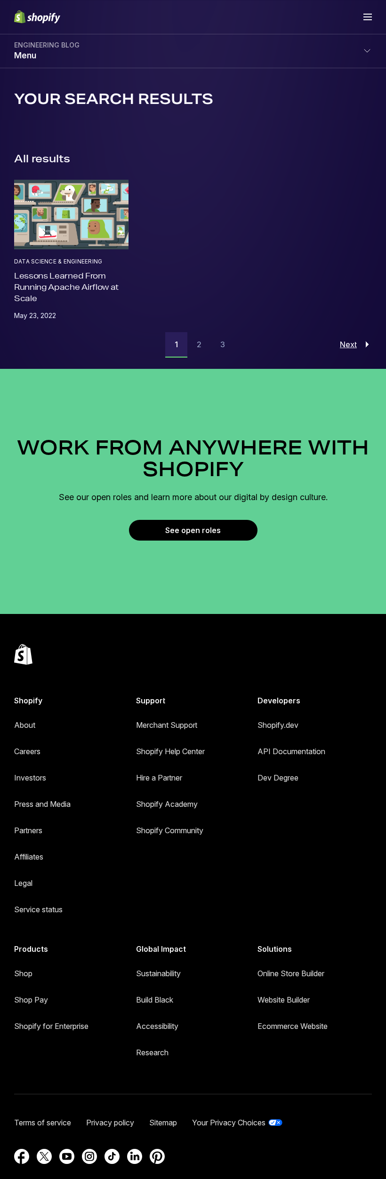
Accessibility (157, 1026)
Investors (30, 777)
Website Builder (283, 999)
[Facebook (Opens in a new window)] (21, 1156)
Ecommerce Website (292, 1026)
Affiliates (28, 856)
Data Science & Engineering (58, 261)
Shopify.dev (277, 725)
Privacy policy (110, 1122)
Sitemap (163, 1122)
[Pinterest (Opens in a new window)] (157, 1156)
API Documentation (291, 751)
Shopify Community (169, 830)
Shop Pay (31, 999)
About (24, 725)
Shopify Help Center (170, 751)
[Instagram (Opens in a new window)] (89, 1156)
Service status (38, 909)
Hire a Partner (159, 777)
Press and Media (42, 804)
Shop (23, 973)
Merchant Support (166, 725)
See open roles (193, 530)
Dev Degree (277, 777)
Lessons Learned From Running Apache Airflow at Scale (66, 287)
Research (152, 1052)
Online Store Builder (290, 973)
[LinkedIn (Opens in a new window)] (134, 1156)
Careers (27, 751)
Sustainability (158, 973)
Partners (28, 830)
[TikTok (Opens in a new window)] (112, 1156)
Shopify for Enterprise (51, 1026)
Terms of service (42, 1122)
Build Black (154, 999)
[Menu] (367, 17)
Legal (23, 883)
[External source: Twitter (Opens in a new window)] (44, 1156)
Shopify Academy (167, 804)
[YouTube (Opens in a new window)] (66, 1156)
